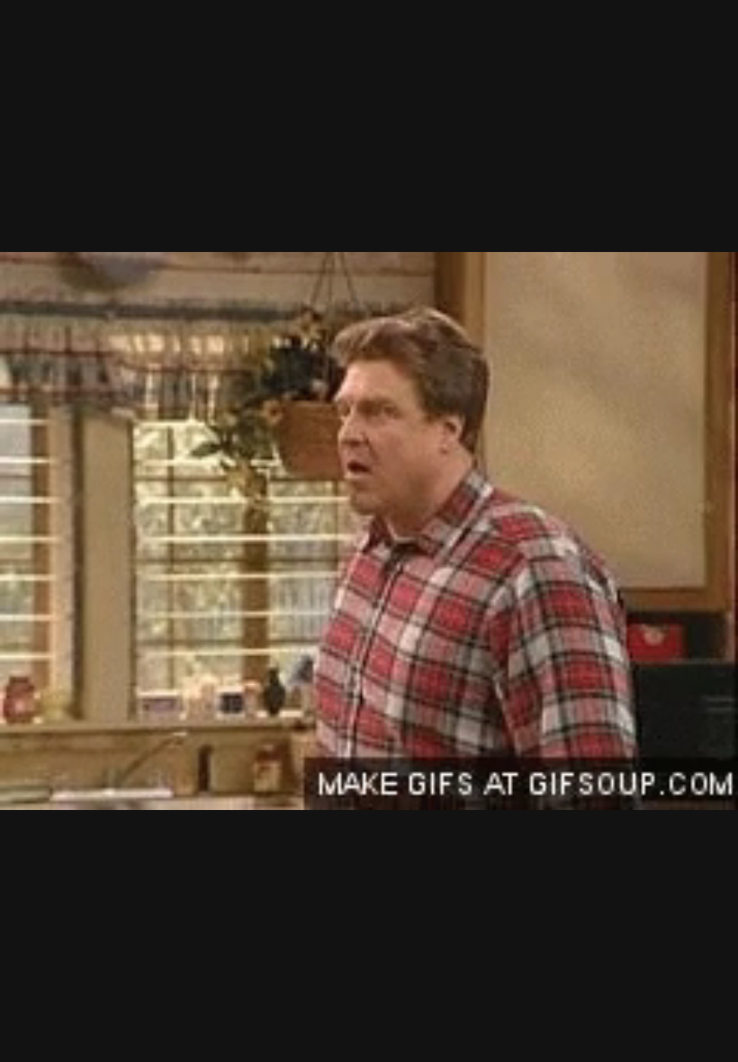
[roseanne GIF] (369, 531)
